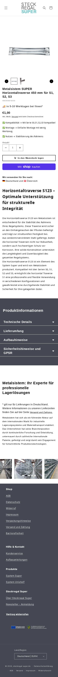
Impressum (12, 514)
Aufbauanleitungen (16, 559)
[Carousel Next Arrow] (51, 81)
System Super (14, 575)
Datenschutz (13, 502)
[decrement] (5, 147)
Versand (19, 671)
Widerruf (11, 508)
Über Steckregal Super (19, 598)
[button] (6, 8)
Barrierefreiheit (15, 533)
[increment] (20, 147)
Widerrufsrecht (44, 671)
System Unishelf (15, 582)
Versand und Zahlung (18, 527)
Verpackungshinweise (18, 520)
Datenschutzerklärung (43, 666)
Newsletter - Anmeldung (20, 604)
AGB (8, 495)
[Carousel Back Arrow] (6, 81)
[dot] (23, 475)
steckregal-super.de (21, 666)
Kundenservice (14, 553)
